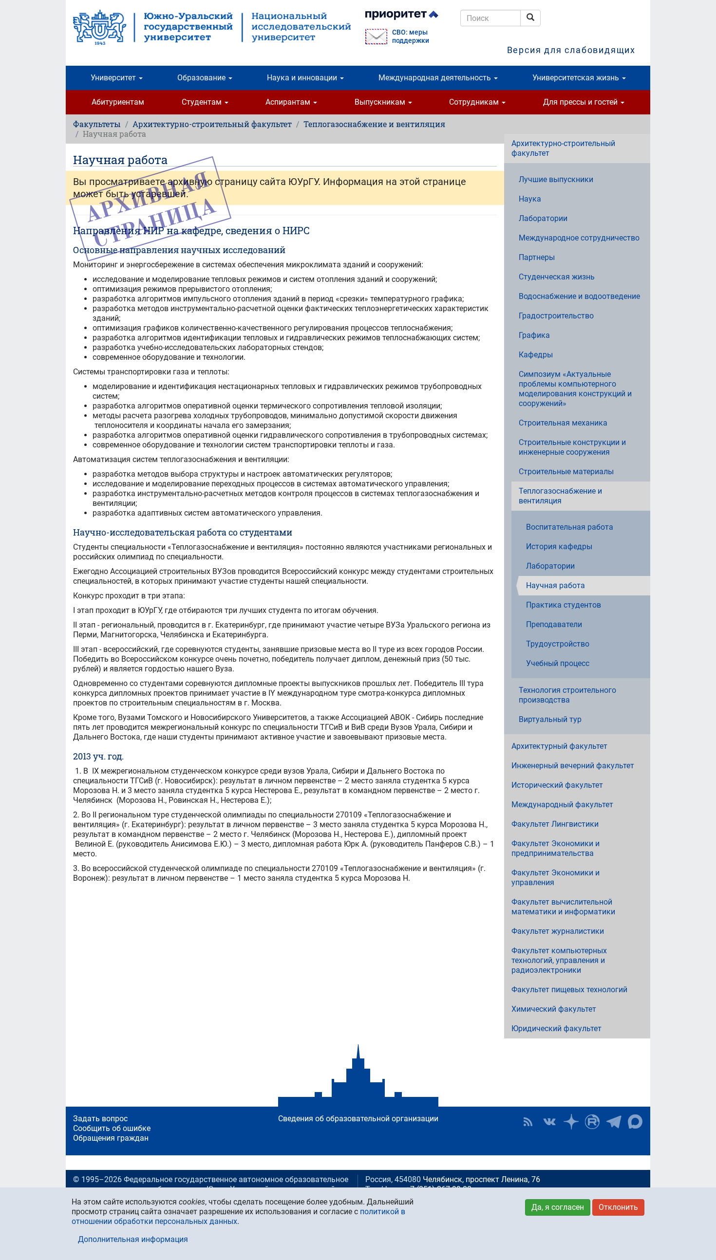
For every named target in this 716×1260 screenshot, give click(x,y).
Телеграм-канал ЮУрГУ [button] (614, 1122)
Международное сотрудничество (579, 237)
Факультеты (97, 124)
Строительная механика (563, 422)
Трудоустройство (557, 644)
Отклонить (618, 1207)
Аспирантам (288, 102)
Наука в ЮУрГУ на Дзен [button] (571, 1122)
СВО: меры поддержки (410, 36)
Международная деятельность (435, 77)
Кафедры (536, 354)
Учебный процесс (557, 663)
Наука (530, 199)
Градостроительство (556, 315)
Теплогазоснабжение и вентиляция (374, 124)
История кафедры (559, 546)
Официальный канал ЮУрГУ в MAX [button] (635, 1122)
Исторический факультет (557, 785)
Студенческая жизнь (557, 276)
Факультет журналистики (557, 931)
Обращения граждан (111, 1138)
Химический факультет (553, 1009)
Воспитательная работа (569, 527)
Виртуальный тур (550, 719)
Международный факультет (562, 804)
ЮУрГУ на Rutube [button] (592, 1122)
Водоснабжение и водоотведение (579, 296)
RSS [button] (528, 1122)
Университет (114, 77)
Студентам (203, 102)
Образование (202, 77)
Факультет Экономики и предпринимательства (555, 848)
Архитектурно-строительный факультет (212, 124)
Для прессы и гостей (581, 102)
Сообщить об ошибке (112, 1128)
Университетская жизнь (576, 77)
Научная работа (555, 585)
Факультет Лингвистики (555, 824)
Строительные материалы (566, 471)
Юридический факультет (556, 1028)
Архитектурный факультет (559, 746)
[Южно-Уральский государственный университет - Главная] (212, 27)
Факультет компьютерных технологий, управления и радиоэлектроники (559, 960)
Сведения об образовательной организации (358, 1118)
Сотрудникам (475, 102)
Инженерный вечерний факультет (572, 765)
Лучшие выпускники (556, 179)
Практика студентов (563, 605)
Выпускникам (381, 102)
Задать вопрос (100, 1118)
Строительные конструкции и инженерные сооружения (572, 447)
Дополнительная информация (133, 1239)
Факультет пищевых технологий (569, 989)
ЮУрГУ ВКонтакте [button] (549, 1122)
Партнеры (537, 257)
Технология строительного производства (567, 695)
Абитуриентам (118, 102)
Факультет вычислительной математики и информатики (563, 906)
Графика (534, 335)
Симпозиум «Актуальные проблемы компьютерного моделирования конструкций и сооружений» (575, 389)
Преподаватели (554, 624)
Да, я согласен (557, 1207)
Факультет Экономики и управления (555, 877)
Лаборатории (543, 218)
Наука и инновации (303, 77)
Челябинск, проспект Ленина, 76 (481, 1179)
